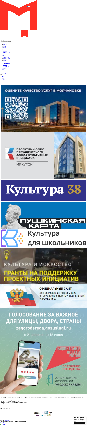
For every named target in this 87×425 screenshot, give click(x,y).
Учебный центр (3, 81)
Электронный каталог (4, 68)
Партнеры (3, 76)
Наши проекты (4, 47)
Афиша (2, 49)
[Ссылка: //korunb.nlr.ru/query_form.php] (38, 415)
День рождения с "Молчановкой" (7, 63)
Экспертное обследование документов (7, 61)
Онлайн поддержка (4, 73)
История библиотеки (5, 44)
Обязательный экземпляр (4, 83)
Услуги (2, 54)
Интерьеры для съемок (5, 59)
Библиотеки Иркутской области (6, 52)
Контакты (3, 69)
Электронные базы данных (6, 66)
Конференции (3, 80)
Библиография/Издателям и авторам (7, 56)
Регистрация (4, 55)
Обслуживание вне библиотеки (6, 58)
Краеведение (3, 79)
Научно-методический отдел (6, 50)
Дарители (3, 77)
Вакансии (3, 78)
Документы (4, 46)
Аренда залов (4, 60)
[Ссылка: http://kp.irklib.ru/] (36, 413)
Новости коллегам (5, 51)
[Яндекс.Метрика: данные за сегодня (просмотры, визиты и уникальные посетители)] (2, 424)
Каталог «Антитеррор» (5, 67)
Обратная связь (3, 74)
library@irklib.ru (7, 420)
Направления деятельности (6, 45)
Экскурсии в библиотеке (6, 57)
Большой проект (5, 53)
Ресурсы (3, 64)
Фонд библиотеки (5, 65)
